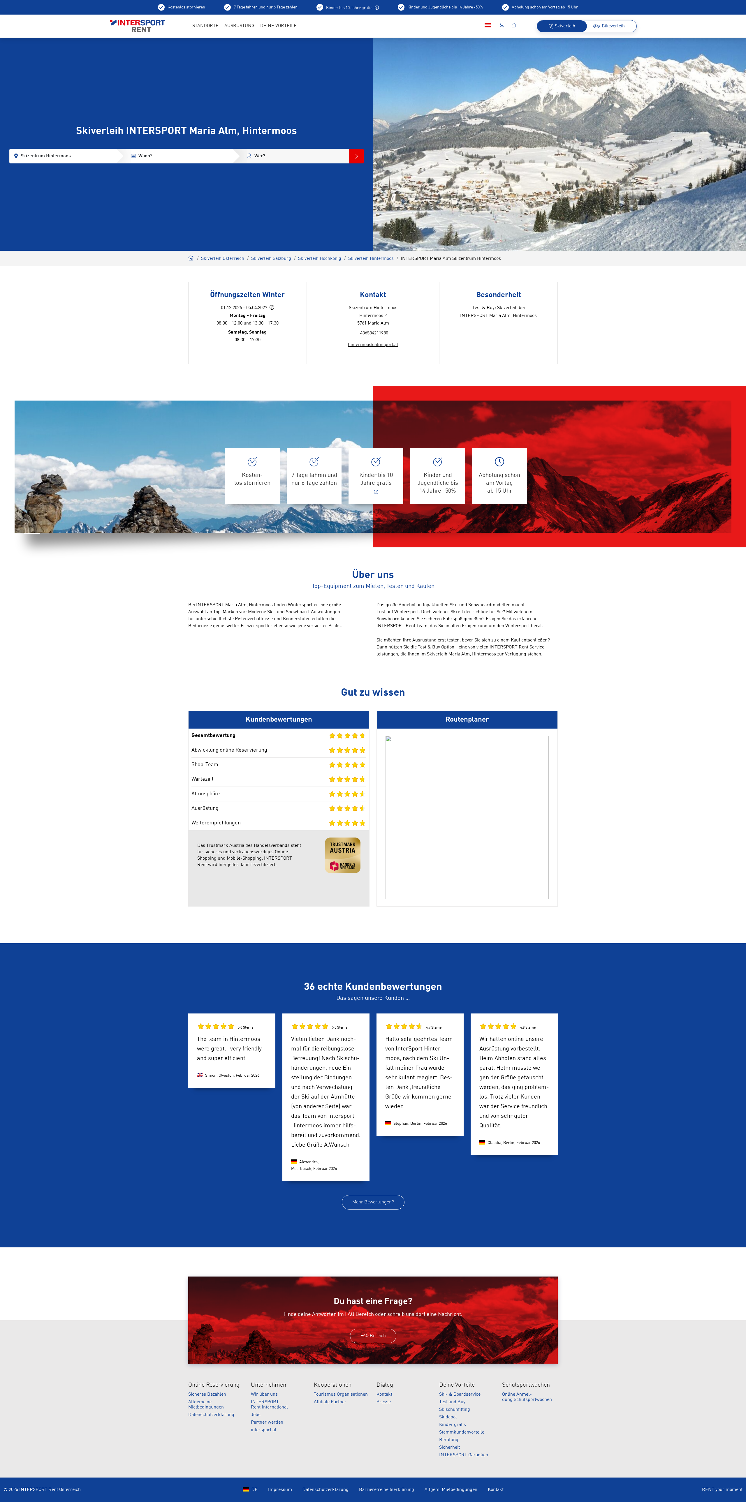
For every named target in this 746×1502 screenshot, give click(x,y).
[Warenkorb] (513, 26)
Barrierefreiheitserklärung (386, 1489)
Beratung (448, 1440)
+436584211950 (373, 333)
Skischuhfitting (454, 1409)
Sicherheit (449, 1447)
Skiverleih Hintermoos (371, 258)
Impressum (280, 1489)
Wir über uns (264, 1394)
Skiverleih (191, 257)
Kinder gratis (452, 1424)
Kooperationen (332, 1385)
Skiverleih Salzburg (271, 258)
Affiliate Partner (330, 1402)
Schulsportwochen (526, 1385)
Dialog (384, 1385)
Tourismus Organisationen (341, 1394)
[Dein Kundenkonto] (502, 26)
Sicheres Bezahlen (207, 1394)
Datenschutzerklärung (211, 1415)
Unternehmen (268, 1385)
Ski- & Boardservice (460, 1394)
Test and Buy (452, 1402)
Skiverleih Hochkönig (319, 258)
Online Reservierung (214, 1385)
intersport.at (263, 1430)
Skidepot (448, 1417)
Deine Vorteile (457, 1385)
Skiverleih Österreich (222, 258)
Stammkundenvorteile (461, 1432)
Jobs (256, 1415)
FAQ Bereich (373, 1336)
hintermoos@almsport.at (373, 345)
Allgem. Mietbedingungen (451, 1489)
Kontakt (384, 1394)
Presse (383, 1402)
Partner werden (267, 1422)
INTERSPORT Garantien (463, 1455)
